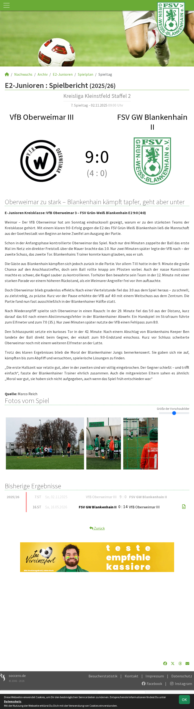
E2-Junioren (63, 74)
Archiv (43, 74)
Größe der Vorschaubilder (173, 408)
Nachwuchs (23, 74)
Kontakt (131, 676)
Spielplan (85, 74)
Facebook (154, 683)
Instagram (183, 683)
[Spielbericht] (183, 507)
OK (184, 699)
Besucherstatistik (102, 676)
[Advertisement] (97, 616)
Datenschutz (181, 676)
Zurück (99, 528)
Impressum (155, 676)
